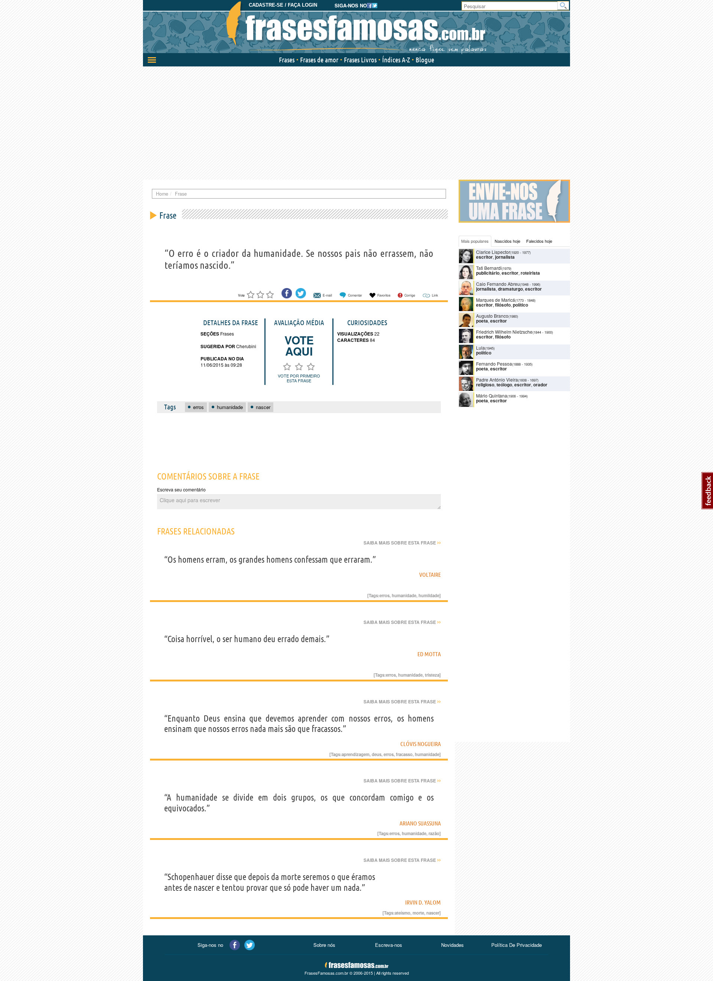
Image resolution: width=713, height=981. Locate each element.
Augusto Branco (492, 316)
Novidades (452, 944)
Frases (286, 60)
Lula (480, 347)
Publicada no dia (222, 358)
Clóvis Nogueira (420, 743)
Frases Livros (360, 60)
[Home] (356, 28)
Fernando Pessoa (494, 363)
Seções (210, 333)
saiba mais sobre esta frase (402, 542)
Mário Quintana (491, 395)
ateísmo (402, 913)
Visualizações (355, 333)
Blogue (425, 60)
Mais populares (475, 241)
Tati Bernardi (489, 268)
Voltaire (430, 574)
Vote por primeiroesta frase (299, 378)
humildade (429, 595)
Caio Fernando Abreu (498, 284)
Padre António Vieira (497, 379)
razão (434, 833)
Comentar (355, 295)
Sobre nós (324, 944)
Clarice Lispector (493, 252)
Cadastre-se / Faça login (283, 5)
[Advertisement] (356, 122)
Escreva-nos (388, 944)
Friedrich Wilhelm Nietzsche (504, 331)
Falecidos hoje (539, 241)
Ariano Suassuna (420, 823)
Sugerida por (218, 346)
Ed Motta (429, 654)
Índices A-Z (396, 60)
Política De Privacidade (516, 944)
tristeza (432, 675)
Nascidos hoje (507, 241)
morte (418, 913)
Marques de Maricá (495, 300)
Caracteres (353, 340)
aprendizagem (355, 754)
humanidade (404, 595)
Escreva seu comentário (181, 489)
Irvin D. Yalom (423, 902)
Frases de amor (319, 60)
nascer (432, 913)
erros (385, 595)
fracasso (404, 754)
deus (376, 754)
